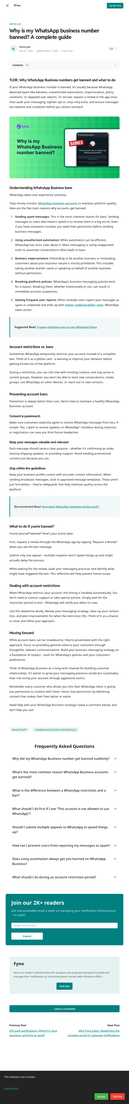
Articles (15, 24)
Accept (101, 1096)
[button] (7, 5)
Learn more (11, 1088)
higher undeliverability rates (84, 305)
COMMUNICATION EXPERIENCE (55, 730)
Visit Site (64, 986)
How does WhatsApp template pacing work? (70, 506)
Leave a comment (64, 1009)
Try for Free (115, 5)
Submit (27, 936)
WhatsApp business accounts (57, 203)
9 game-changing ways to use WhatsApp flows (67, 327)
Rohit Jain (25, 47)
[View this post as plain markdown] (111, 49)
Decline (117, 1096)
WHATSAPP (19, 730)
